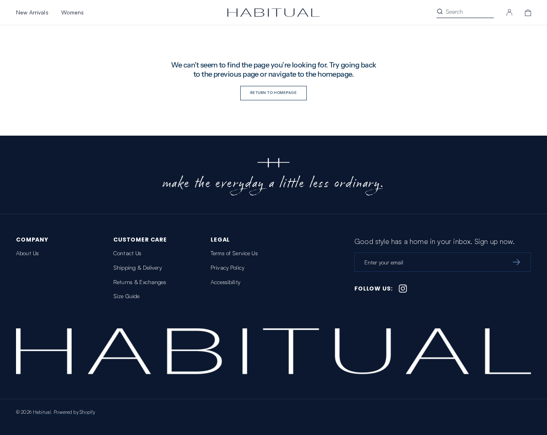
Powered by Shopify (74, 412)
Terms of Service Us (234, 253)
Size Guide (126, 296)
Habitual (42, 412)
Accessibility (225, 281)
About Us (27, 253)
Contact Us (127, 253)
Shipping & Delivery (137, 267)
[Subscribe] (516, 262)
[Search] (439, 11)
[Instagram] (403, 289)
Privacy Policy (227, 267)
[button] (509, 12)
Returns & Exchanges (139, 281)
